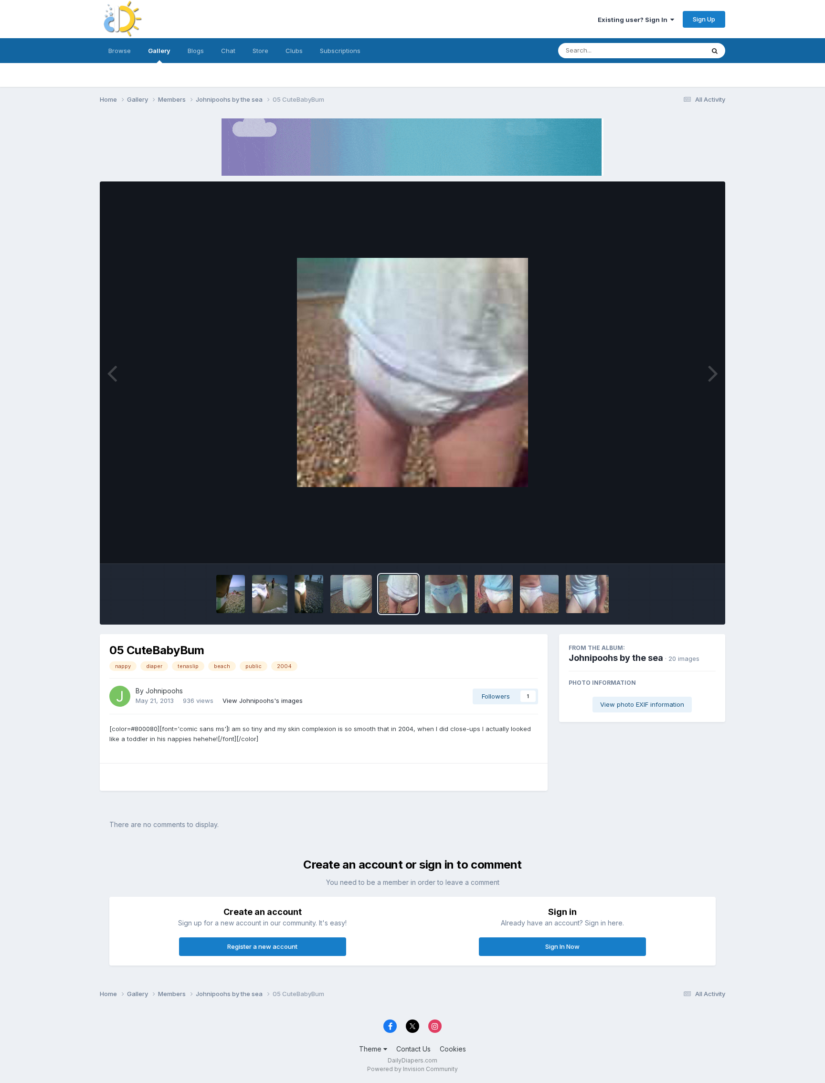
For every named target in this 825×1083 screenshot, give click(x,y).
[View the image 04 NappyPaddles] (446, 594)
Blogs (196, 50)
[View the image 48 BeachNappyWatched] (230, 594)
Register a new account (262, 946)
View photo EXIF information (642, 704)
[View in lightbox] (412, 372)
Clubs (294, 50)
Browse (119, 50)
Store (260, 50)
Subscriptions (340, 50)
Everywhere (674, 50)
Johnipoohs (164, 691)
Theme (371, 1049)
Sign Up (704, 19)
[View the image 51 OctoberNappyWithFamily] (309, 594)
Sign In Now (562, 946)
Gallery (159, 50)
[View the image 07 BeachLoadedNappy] (351, 594)
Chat (228, 50)
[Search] (714, 50)
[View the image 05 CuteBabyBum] (398, 594)
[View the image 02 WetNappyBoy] (539, 594)
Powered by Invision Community (412, 1068)
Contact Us (413, 1049)
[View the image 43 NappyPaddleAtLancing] (269, 594)
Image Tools (685, 546)
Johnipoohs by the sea (616, 658)
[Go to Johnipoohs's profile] (119, 696)
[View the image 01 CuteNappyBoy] (587, 594)
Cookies (453, 1049)
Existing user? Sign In (634, 19)
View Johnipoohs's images (262, 700)
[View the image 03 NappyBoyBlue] (494, 594)
